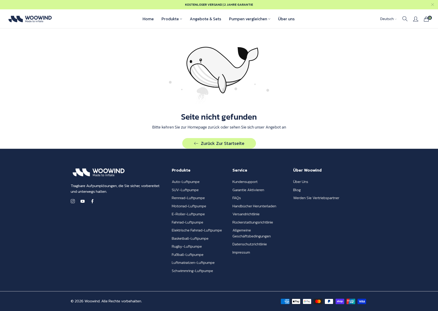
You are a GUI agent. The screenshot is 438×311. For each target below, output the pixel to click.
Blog (297, 190)
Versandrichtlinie (246, 214)
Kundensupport (245, 182)
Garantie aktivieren (248, 190)
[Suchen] (404, 19)
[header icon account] (415, 18)
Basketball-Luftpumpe (190, 238)
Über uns (300, 182)
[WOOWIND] (29, 19)
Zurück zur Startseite (222, 143)
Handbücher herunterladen (254, 206)
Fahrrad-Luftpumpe (187, 222)
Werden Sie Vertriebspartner (316, 198)
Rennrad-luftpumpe (188, 198)
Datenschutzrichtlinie (249, 244)
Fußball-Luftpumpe (187, 254)
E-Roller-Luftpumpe (188, 214)
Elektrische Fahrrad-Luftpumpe (197, 230)
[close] (432, 5)
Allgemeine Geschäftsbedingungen (251, 233)
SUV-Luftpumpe (185, 190)
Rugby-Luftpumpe (187, 246)
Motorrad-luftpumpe (189, 206)
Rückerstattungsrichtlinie (252, 222)
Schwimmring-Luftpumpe (192, 271)
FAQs (236, 198)
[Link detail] (73, 201)
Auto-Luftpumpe (186, 182)
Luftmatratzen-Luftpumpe (193, 262)
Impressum (241, 252)
